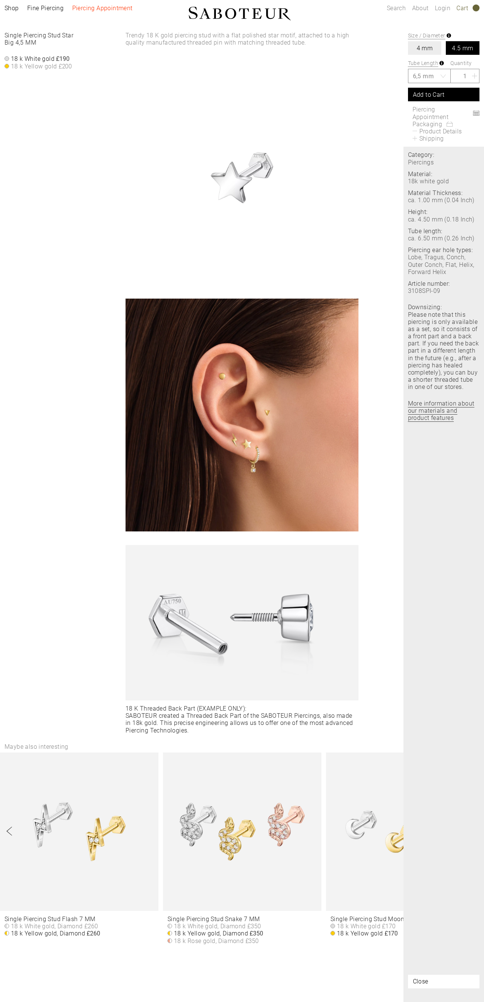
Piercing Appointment (102, 8)
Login (442, 8)
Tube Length (423, 63)
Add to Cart (428, 94)
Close (420, 981)
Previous (9, 831)
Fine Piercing (45, 8)
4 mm (425, 48)
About (421, 8)
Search (396, 8)
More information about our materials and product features (441, 410)
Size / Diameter (426, 36)
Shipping (431, 138)
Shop (12, 8)
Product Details (440, 131)
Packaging (427, 124)
